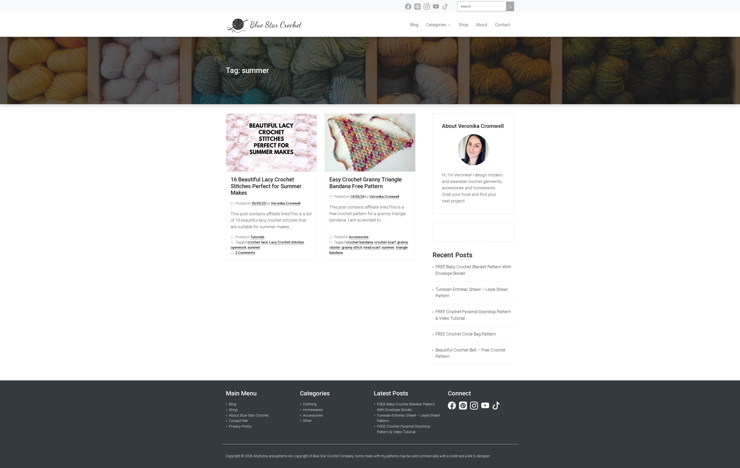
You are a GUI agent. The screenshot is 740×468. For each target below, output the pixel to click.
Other (307, 421)
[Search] (510, 6)
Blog (232, 404)
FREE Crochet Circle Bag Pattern (466, 333)
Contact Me (238, 421)
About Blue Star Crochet (249, 415)
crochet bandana (359, 242)
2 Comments (245, 253)
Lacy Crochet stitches (286, 242)
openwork (238, 247)
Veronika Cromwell (285, 203)
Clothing (309, 404)
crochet (253, 242)
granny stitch (352, 247)
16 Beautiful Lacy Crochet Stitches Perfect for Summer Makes (266, 186)
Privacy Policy (240, 426)
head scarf (372, 247)
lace (264, 242)
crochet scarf (385, 242)
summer (254, 247)
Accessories (358, 237)
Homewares (313, 410)
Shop (233, 410)
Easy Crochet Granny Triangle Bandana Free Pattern (365, 183)
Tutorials (257, 237)
